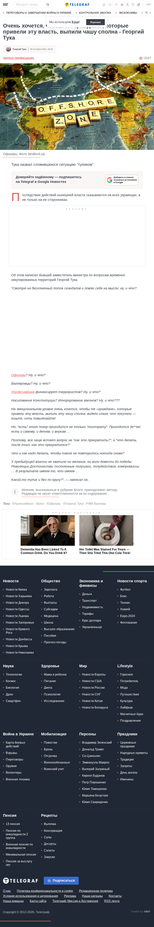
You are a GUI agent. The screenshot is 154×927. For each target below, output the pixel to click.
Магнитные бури (131, 714)
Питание (50, 681)
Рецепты (49, 815)
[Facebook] (104, 4)
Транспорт (89, 600)
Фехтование (128, 622)
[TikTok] (139, 5)
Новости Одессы (17, 609)
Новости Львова (17, 616)
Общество (50, 581)
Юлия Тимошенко (94, 788)
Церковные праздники (128, 744)
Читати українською (18, 58)
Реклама (70, 896)
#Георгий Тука (73, 503)
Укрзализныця (92, 627)
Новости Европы (94, 674)
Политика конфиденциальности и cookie (45, 890)
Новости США (92, 681)
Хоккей (125, 609)
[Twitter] (127, 4)
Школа (48, 622)
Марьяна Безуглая (95, 795)
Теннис (125, 602)
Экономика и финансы (91, 583)
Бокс (123, 596)
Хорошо (95, 22)
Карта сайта (38, 901)
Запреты (126, 766)
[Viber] (110, 4)
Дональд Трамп (93, 749)
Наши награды (92, 896)
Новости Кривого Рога (18, 631)
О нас (7, 890)
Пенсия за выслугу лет (19, 863)
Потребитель (129, 681)
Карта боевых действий (15, 744)
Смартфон (13, 701)
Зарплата (50, 589)
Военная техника (18, 779)
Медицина (51, 616)
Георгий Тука (19, 49)
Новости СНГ (91, 694)
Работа (49, 596)
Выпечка (50, 824)
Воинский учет (54, 769)
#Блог (40, 503)
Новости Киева (16, 589)
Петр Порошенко (94, 782)
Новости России (93, 687)
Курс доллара (91, 620)
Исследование (54, 701)
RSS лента (111, 901)
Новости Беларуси (95, 707)
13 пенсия (13, 824)
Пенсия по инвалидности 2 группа (17, 834)
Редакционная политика (96, 890)
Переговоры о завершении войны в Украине (38, 12)
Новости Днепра (17, 602)
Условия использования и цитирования (30, 896)
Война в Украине (18, 734)
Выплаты (50, 602)
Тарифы (88, 613)
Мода (124, 687)
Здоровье (50, 666)
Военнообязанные (57, 762)
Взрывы (11, 752)
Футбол (125, 589)
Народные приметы (134, 752)
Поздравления (130, 720)
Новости (11, 581)
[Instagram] (133, 4)
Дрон (9, 694)
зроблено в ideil (141, 911)
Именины (127, 779)
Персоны (87, 734)
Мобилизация (53, 734)
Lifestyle (125, 666)
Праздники (127, 734)
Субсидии (51, 609)
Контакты (115, 896)
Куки (75, 22)
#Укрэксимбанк (22, 503)
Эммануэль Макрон (95, 762)
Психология (52, 694)
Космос (11, 681)
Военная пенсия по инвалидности (19, 846)
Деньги (87, 594)
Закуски (49, 857)
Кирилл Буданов (93, 775)
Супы (48, 837)
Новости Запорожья (20, 622)
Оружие (11, 766)
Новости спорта (132, 581)
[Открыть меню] (5, 4)
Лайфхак (126, 707)
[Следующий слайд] (150, 13)
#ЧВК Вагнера (96, 503)
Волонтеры (14, 772)
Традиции (127, 759)
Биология (12, 687)
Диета (48, 687)
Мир (83, 666)
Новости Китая (92, 701)
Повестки (50, 742)
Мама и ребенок (55, 674)
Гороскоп (126, 674)
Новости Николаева (20, 652)
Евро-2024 (127, 616)
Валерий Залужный (95, 769)
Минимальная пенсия (21, 854)
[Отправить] (47, 5)
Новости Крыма (17, 646)
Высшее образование (59, 629)
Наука (8, 666)
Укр (148, 4)
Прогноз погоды (55, 642)
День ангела (128, 772)
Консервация (53, 830)
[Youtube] (122, 5)
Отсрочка (50, 755)
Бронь (48, 749)
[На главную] (77, 4)
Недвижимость (92, 607)
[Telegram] (116, 4)
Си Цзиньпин (91, 755)
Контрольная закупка (95, 12)
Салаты (49, 850)
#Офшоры (53, 503)
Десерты (50, 843)
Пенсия (10, 815)
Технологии (14, 674)
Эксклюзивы (128, 12)
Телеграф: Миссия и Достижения (75, 901)
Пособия (50, 635)
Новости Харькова (19, 596)
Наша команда (13, 901)
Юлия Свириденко (95, 802)
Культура (126, 701)
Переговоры (14, 759)
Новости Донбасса (19, 639)
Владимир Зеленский (97, 742)
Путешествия (129, 694)
